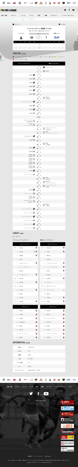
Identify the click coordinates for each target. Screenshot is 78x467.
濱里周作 (47, 71)
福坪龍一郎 (48, 129)
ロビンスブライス (49, 67)
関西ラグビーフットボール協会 (67, 414)
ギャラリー (54, 15)
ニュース (23, 15)
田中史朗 (30, 167)
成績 (46, 15)
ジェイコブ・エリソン (50, 182)
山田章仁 (21, 286)
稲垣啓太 (30, 196)
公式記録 (63, 24)
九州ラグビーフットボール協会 (67, 420)
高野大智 (49, 255)
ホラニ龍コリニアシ (28, 136)
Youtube (73, 10)
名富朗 (46, 131)
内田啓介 (21, 278)
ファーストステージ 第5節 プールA (39, 28)
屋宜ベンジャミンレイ (51, 286)
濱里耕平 (47, 204)
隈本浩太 (48, 179)
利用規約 (30, 456)
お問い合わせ (48, 456)
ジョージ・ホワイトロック (26, 101)
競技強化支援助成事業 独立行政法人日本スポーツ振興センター (67, 443)
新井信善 (49, 274)
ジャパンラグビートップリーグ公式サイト (8, 10)
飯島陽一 (30, 202)
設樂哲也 (30, 156)
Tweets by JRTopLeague (40, 400)
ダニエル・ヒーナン (28, 120)
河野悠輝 (30, 162)
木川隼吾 (30, 198)
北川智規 (30, 75)
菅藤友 (46, 143)
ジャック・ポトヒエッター (50, 185)
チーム (32, 15)
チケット (14, 15)
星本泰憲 (48, 144)
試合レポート (18, 24)
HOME (1, 19)
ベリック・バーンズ (28, 125)
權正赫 (48, 293)
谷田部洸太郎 (29, 121)
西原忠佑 (21, 270)
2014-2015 (10, 19)
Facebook (69, 10)
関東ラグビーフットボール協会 (67, 408)
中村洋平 (48, 205)
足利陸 (42, 30)
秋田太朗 (49, 259)
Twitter (65, 10)
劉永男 (20, 259)
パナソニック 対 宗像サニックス (30, 19)
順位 (39, 15)
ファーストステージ (17, 19)
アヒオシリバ (49, 282)
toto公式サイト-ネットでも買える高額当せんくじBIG (67, 437)
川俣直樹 (30, 163)
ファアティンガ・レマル (50, 127)
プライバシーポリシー (38, 456)
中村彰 (46, 177)
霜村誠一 (30, 90)
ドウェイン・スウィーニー (51, 133)
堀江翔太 (30, 147)
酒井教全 (30, 160)
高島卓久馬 (47, 181)
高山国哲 (48, 98)
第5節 (23, 19)
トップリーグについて (68, 15)
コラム (70, 386)
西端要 (47, 186)
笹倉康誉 (30, 124)
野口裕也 (30, 166)
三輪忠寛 (30, 78)
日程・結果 (4, 15)
